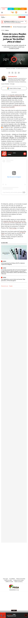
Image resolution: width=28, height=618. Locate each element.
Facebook (9, 72)
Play (26, 615)
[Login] (26, 12)
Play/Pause (14, 59)
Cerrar (25, 21)
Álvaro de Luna (4, 286)
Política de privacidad (20, 578)
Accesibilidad (12, 578)
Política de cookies (8, 580)
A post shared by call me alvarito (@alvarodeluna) (14, 192)
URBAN (22, 9)
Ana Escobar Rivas (12, 76)
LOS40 (3, 9)
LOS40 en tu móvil (9, 581)
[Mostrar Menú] (2, 12)
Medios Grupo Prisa (14, 590)
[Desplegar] (14, 610)
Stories (22, 550)
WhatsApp (15, 72)
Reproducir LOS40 (24, 153)
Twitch (20, 550)
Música (7, 30)
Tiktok (8, 550)
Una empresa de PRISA (14, 586)
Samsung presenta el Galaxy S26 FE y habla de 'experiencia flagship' (13, 263)
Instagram (5, 550)
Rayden (11, 286)
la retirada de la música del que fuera (13, 106)
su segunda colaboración (15, 95)
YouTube (11, 550)
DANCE (16, 9)
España (3, 17)
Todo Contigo (13, 228)
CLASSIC (10, 9)
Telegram (18, 72)
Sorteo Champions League (20, 26)
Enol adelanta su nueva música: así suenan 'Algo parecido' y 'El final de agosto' (13, 280)
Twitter (12, 72)
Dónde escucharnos (19, 581)
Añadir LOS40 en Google (15, 88)
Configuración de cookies (19, 580)
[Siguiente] (26, 26)
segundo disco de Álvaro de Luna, (14, 221)
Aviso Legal (5, 578)
